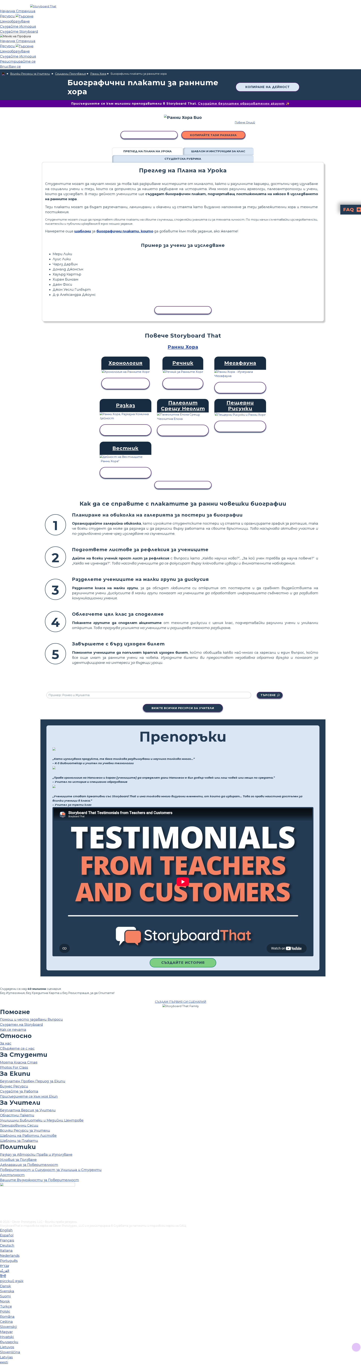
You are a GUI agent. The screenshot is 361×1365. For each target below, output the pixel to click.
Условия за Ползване (18, 1160)
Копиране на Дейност (267, 87)
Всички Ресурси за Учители (30, 73)
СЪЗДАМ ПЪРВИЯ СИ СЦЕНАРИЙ (180, 1002)
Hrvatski (7, 1337)
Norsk (5, 1301)
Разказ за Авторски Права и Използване (36, 1155)
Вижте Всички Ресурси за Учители (183, 708)
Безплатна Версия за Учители (28, 1110)
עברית (4, 1266)
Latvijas (6, 1357)
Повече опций (245, 122)
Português (9, 1261)
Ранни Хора (98, 73)
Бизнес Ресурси (14, 1086)
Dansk (5, 1286)
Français (7, 1240)
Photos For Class (14, 1067)
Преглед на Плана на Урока (147, 151)
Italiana (6, 1251)
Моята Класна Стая (18, 1062)
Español (7, 1235)
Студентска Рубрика (183, 159)
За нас (5, 1043)
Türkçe (6, 1306)
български (9, 1342)
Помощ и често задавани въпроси (31, 1019)
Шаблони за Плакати (19, 1141)
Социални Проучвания (70, 73)
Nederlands (10, 1256)
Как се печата (13, 1030)
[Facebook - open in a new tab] (2, 1199)
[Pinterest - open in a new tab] (2, 1217)
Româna (7, 1317)
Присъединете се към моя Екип (29, 1096)
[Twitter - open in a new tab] (2, 1211)
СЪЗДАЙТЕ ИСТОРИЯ (183, 963)
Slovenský (8, 1327)
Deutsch (7, 1245)
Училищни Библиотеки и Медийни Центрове (41, 1120)
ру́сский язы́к (11, 1281)
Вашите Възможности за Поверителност (39, 1180)
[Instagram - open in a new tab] (2, 1205)
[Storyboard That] (43, 6)
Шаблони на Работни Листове (28, 1136)
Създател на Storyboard (21, 1025)
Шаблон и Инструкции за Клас (218, 151)
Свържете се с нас (17, 1048)
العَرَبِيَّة (4, 1271)
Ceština (6, 1322)
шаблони (82, 231)
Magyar (6, 1332)
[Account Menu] (15, 36)
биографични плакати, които (124, 231)
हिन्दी (3, 1276)
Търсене (268, 695)
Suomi (5, 1296)
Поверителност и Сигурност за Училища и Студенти (51, 1170)
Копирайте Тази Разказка (213, 135)
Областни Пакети (17, 1115)
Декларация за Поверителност (29, 1165)
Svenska (7, 1291)
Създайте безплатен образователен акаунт (241, 103)
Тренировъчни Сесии (19, 1125)
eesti (4, 1362)
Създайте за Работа (19, 1091)
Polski (5, 1311)
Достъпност (12, 1175)
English (6, 1230)
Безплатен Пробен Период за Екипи (32, 1081)
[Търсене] (24, 16)
